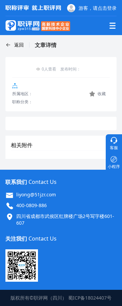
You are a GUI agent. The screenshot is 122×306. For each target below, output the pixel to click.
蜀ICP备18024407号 (89, 298)
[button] (14, 45)
